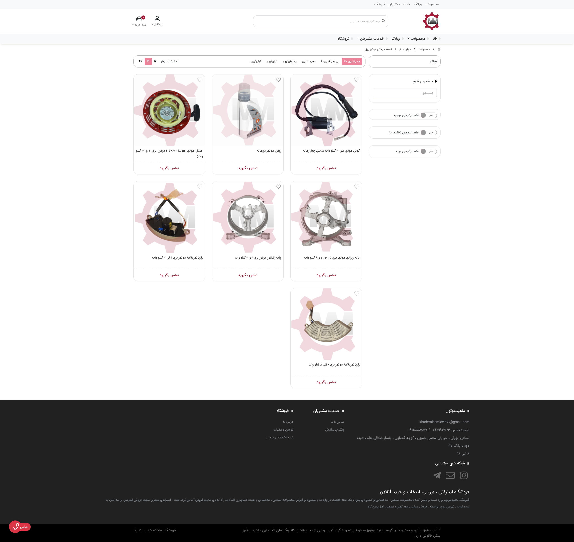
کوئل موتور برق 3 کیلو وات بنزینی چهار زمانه (331, 150)
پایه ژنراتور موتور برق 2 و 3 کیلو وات (258, 257)
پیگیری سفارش (334, 429)
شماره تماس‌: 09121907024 (451, 430)
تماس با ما (337, 421)
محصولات (418, 38)
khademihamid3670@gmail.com (444, 422)
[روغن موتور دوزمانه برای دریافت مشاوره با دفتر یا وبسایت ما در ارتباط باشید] (247, 110)
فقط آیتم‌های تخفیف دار (403, 132)
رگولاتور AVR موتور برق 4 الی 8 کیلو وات (334, 364)
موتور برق (405, 49)
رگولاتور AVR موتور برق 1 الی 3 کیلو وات (177, 257)
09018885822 (417, 430)
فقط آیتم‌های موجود (406, 115)
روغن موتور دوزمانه (269, 150)
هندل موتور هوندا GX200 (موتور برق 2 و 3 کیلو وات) (169, 153)
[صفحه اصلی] (439, 49)
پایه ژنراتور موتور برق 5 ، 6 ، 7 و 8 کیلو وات (332, 257)
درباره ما (288, 421)
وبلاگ (395, 38)
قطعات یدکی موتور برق (378, 49)
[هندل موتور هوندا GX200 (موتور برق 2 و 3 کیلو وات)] (169, 110)
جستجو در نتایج (423, 81)
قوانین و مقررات (283, 429)
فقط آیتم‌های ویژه (407, 151)
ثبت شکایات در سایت (280, 437)
